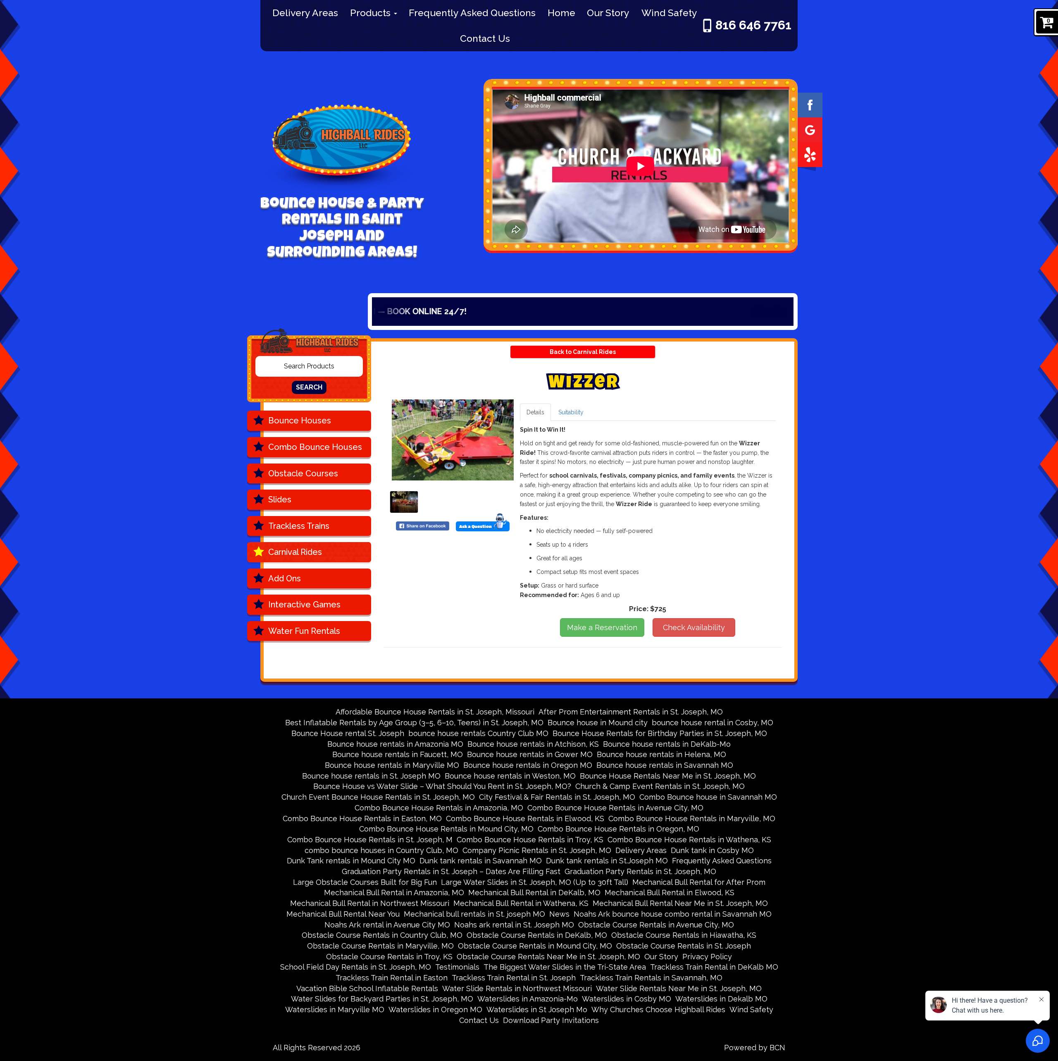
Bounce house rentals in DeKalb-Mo (667, 744)
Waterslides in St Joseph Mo (536, 1009)
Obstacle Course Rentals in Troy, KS (389, 956)
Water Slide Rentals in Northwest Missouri (517, 988)
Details (535, 412)
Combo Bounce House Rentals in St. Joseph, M (370, 839)
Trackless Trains (298, 526)
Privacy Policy (707, 956)
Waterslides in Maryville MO (334, 1009)
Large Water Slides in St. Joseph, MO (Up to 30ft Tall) (534, 882)
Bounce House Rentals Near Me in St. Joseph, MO (668, 776)
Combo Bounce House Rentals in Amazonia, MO (439, 807)
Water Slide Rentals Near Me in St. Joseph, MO (679, 988)
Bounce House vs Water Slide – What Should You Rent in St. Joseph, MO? (442, 786)
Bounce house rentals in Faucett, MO (397, 754)
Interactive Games (304, 604)
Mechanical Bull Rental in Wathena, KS (521, 903)
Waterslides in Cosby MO (626, 998)
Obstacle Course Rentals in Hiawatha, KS (683, 935)
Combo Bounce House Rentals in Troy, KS (530, 839)
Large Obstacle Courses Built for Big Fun (365, 882)
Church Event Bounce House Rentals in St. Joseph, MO (378, 797)
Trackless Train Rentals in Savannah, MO (651, 977)
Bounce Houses (299, 420)
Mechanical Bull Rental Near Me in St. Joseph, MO (680, 903)
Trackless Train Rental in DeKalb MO (714, 967)
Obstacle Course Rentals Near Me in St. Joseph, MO (548, 956)
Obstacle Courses (303, 473)
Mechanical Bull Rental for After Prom (698, 882)
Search (309, 387)
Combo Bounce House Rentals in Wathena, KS (689, 839)
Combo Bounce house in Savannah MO (708, 797)
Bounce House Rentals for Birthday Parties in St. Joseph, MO (660, 733)
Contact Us (485, 38)
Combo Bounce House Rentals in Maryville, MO (691, 818)
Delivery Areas (305, 12)
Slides (279, 499)
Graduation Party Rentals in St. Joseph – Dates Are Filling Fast (451, 871)
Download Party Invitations (551, 1020)
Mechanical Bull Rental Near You (343, 914)
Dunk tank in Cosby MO (712, 850)
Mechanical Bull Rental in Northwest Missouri (369, 903)
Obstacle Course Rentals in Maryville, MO (380, 946)
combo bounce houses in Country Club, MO (381, 850)
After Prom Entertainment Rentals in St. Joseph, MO (631, 711)
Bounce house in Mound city (598, 722)
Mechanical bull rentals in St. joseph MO (474, 914)
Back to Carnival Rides (583, 352)
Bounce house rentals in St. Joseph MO (371, 776)
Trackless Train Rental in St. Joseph (514, 977)
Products (371, 12)
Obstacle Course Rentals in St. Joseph (683, 946)
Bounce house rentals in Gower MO (530, 754)
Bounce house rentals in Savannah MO (664, 765)
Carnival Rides (295, 552)
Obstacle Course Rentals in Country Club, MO (382, 935)
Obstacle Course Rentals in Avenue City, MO (656, 924)
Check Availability (694, 627)
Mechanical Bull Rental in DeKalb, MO (534, 892)
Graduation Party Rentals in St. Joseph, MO (640, 871)
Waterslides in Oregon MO (435, 1009)
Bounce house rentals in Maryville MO (392, 765)
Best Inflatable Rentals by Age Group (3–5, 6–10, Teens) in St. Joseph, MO (414, 722)
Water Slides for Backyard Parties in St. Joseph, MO (382, 998)
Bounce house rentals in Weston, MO (510, 776)
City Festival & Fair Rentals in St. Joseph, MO (557, 797)
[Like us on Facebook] (810, 104)
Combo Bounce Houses (315, 447)
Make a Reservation (602, 627)
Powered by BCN (754, 1047)
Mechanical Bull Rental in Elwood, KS (669, 892)
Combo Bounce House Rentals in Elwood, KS (525, 818)
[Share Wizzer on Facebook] (422, 525)
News (559, 914)
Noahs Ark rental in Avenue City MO (387, 924)
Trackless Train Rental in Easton (392, 977)
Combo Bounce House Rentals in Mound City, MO (446, 828)
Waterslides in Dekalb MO (721, 998)
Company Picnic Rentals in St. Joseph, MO (536, 850)
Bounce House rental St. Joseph (347, 733)
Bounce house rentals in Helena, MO (661, 754)
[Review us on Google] (810, 129)
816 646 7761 (753, 25)
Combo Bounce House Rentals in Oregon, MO (618, 828)
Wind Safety (669, 12)
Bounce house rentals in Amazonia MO (395, 744)
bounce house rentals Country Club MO (478, 733)
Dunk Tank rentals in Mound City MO (351, 860)
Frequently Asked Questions (472, 12)
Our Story (608, 12)
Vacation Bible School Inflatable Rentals (367, 988)
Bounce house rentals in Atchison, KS (533, 744)
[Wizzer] (453, 439)
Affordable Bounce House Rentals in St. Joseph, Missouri (435, 711)
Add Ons (284, 578)
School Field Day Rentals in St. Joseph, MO (355, 967)
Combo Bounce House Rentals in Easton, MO (362, 818)
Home (561, 12)
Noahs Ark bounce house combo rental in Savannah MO (673, 914)
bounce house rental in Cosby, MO (712, 722)
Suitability (571, 412)
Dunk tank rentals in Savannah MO (480, 860)
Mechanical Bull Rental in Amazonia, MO (394, 892)
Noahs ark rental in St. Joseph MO (514, 924)
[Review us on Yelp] (810, 154)
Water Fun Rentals (304, 631)
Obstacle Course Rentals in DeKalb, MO (537, 935)
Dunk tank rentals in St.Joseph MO (607, 860)
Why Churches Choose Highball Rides (658, 1009)
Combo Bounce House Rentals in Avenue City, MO (615, 807)
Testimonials (457, 967)
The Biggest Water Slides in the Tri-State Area (565, 967)
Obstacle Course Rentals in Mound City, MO (535, 946)
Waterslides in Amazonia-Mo (527, 998)
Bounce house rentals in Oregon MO (527, 765)
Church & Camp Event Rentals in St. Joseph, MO (660, 786)
